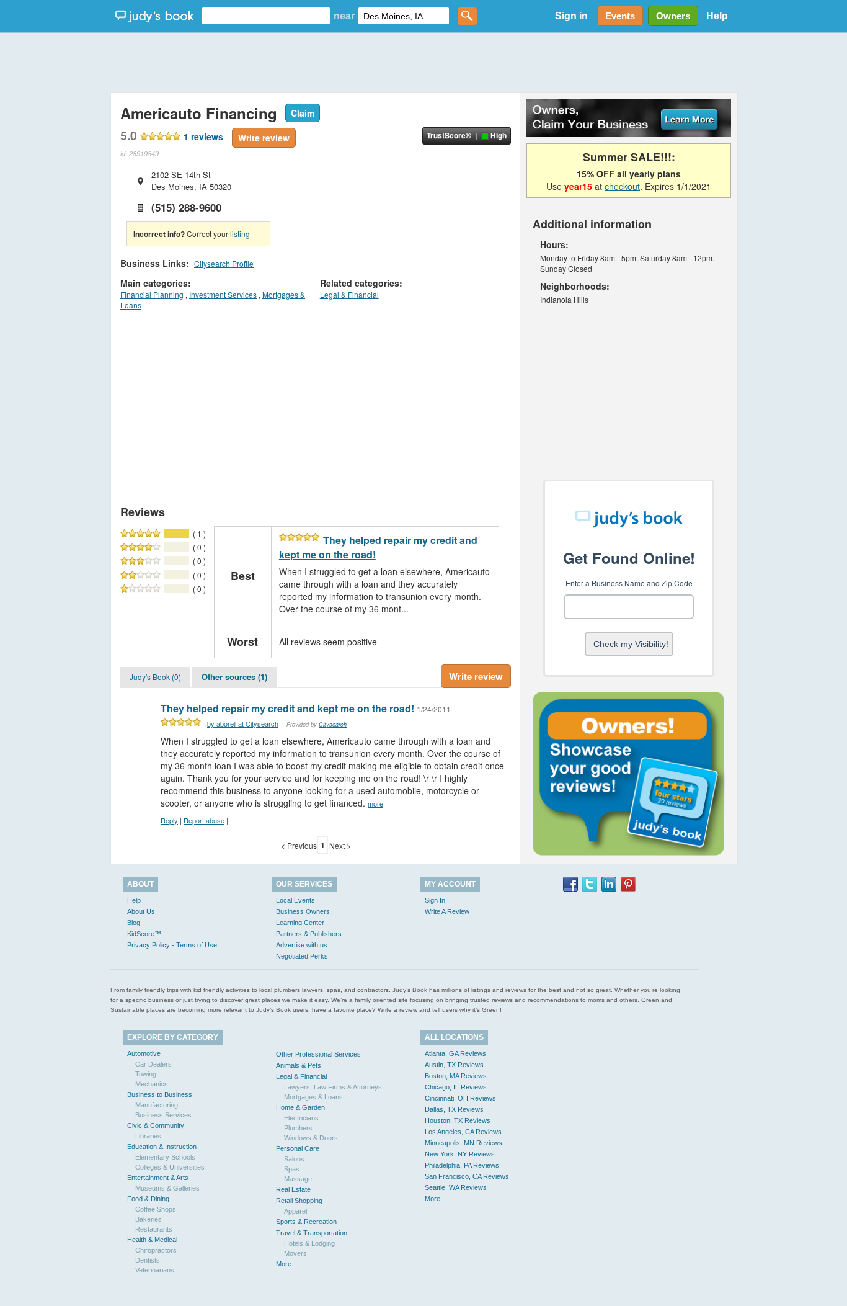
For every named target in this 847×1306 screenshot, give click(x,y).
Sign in (571, 16)
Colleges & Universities (170, 1167)
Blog (133, 922)
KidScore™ (144, 933)
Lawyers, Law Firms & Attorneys (333, 1087)
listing (240, 233)
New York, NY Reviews (460, 1154)
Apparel (295, 1211)
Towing (145, 1074)
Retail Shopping (299, 1200)
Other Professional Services (318, 1054)
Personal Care (297, 1148)
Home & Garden (300, 1107)
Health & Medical (152, 1239)
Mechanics (151, 1084)
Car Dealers (153, 1064)
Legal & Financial (349, 294)
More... (286, 1264)
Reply (169, 820)
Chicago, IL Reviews (456, 1087)
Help (717, 16)
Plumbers (298, 1128)
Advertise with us (301, 945)
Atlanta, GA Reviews (455, 1053)
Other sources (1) (234, 676)
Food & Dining (148, 1198)
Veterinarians (154, 1270)
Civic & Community (155, 1125)
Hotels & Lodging (309, 1243)
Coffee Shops (155, 1209)
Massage (298, 1179)
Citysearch (333, 724)
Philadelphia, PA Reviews (462, 1165)
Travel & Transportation (311, 1233)
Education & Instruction (162, 1146)
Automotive (144, 1053)
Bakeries (148, 1219)
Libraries (148, 1136)
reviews (205, 136)
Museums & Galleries (167, 1188)
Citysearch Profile (224, 263)
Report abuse (204, 820)
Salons (294, 1159)
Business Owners (303, 911)
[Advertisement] (423, 62)
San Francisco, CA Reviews (467, 1176)
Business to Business (159, 1094)
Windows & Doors (311, 1138)
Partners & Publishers (309, 933)
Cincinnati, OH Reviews (460, 1098)
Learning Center (300, 922)
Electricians (301, 1118)
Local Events (295, 900)
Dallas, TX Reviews (454, 1109)
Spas (291, 1169)
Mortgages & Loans (313, 1097)
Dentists (147, 1260)
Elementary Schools (165, 1157)
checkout (622, 186)
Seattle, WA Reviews (456, 1187)
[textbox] (266, 15)
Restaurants (153, 1229)
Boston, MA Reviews (456, 1076)
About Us (141, 911)
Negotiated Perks (302, 956)
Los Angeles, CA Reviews (463, 1131)
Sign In (435, 900)
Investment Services (223, 294)
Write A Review (447, 911)
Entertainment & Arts (157, 1177)
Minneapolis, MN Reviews (463, 1143)
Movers (295, 1253)
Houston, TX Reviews (457, 1120)
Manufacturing (156, 1105)
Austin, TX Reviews (454, 1064)
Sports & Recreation (306, 1221)
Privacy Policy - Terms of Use (172, 945)
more (375, 803)
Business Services (163, 1115)
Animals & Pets (298, 1065)
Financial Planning (152, 294)
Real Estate (293, 1189)
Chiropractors (156, 1250)
